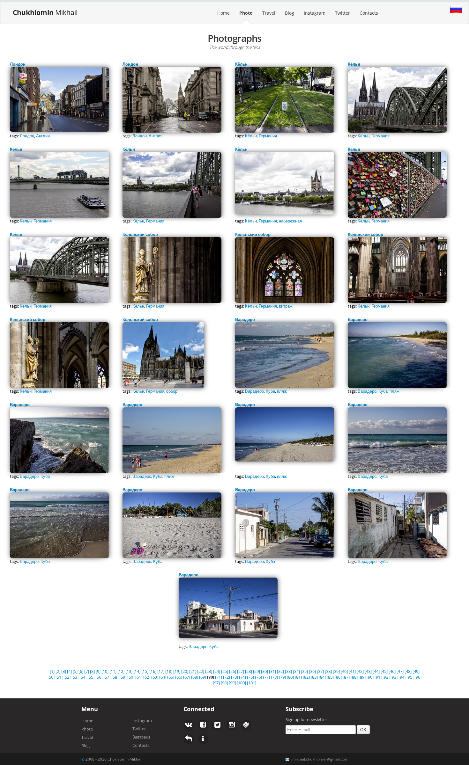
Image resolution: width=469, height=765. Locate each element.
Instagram (314, 13)
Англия (43, 136)
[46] (392, 671)
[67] (186, 677)
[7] (86, 671)
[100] (241, 683)
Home (223, 13)
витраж (286, 306)
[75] (250, 677)
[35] (304, 671)
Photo (246, 13)
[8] (92, 671)
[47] (400, 671)
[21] (192, 671)
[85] (330, 677)
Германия (268, 136)
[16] (152, 671)
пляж (282, 391)
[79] (282, 677)
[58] (114, 677)
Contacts (369, 13)
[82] (306, 677)
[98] (224, 683)
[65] (170, 677)
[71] (218, 677)
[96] (417, 677)
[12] (120, 671)
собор (171, 391)
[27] (240, 671)
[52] (67, 677)
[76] (258, 677)
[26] (232, 671)
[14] (136, 671)
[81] (298, 677)
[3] (63, 671)
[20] (184, 671)
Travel (268, 13)
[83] (314, 677)
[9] (98, 671)
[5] (75, 671)
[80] (290, 677)
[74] (242, 677)
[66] (178, 677)
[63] (154, 677)
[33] (288, 671)
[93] (394, 677)
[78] (274, 677)
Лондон (27, 136)
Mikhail (45, 12)
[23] (208, 671)
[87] (346, 677)
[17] (160, 671)
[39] (336, 671)
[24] (216, 671)
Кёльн (251, 136)
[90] (370, 677)
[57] (106, 677)
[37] (320, 671)
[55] (90, 677)
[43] (368, 671)
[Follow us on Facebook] (188, 725)
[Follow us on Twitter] (203, 725)
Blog (289, 13)
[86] (338, 677)
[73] (234, 677)
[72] (226, 677)
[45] (384, 671)
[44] (376, 671)
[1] (52, 671)
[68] (194, 677)
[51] (59, 677)
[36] (312, 671)
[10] (104, 671)
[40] (344, 671)
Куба (270, 391)
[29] (256, 671)
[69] (202, 677)
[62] (146, 677)
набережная (290, 221)
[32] (280, 671)
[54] (82, 677)
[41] (352, 671)
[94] (402, 677)
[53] (74, 677)
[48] (408, 671)
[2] (58, 671)
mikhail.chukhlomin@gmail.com (320, 758)
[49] (416, 671)
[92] (386, 677)
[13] (128, 671)
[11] (112, 671)
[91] (378, 677)
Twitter (342, 13)
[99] (232, 683)
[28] (248, 671)
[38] (328, 671)
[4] (69, 671)
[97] (216, 683)
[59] (122, 677)
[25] (224, 671)
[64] (162, 677)
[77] (266, 677)
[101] (251, 683)
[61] (138, 677)
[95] (409, 677)
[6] (80, 671)
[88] (354, 677)
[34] (296, 671)
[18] (168, 671)
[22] (200, 671)
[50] (51, 677)
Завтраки (141, 737)
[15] (144, 671)
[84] (322, 677)
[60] (130, 677)
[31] (272, 671)
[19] (176, 671)
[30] (264, 671)
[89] (362, 677)
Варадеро (254, 391)
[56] (98, 677)
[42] (360, 671)
